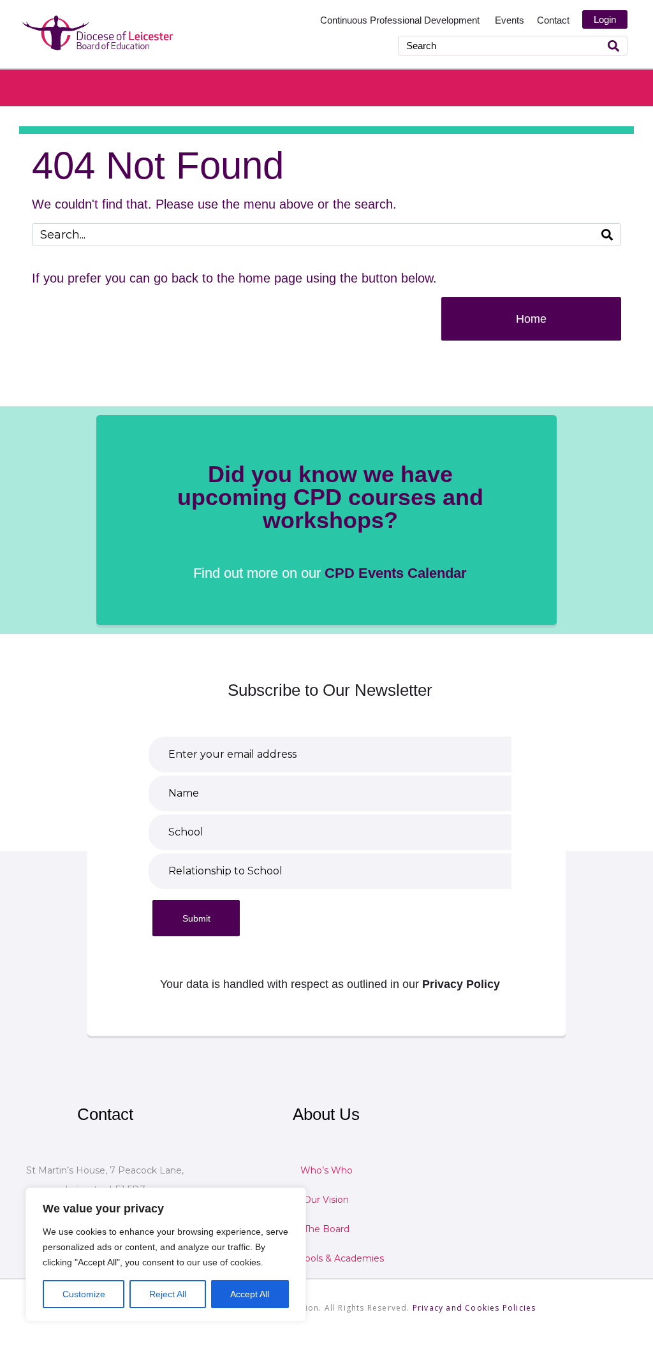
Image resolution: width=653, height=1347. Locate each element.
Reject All (167, 1294)
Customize (83, 1294)
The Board (326, 1229)
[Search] (613, 45)
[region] (166, 1254)
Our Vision (326, 1199)
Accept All (249, 1294)
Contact (553, 20)
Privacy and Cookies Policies (474, 1307)
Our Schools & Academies (326, 1258)
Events (509, 20)
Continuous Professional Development (401, 20)
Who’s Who (326, 1170)
